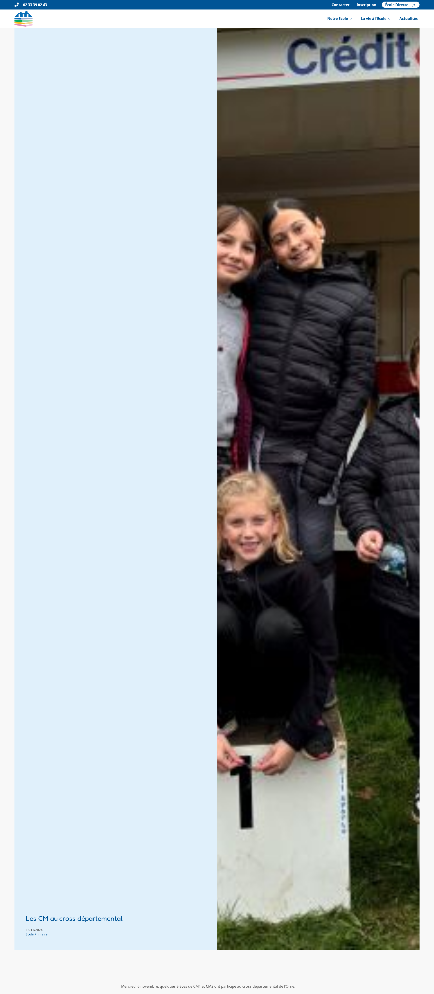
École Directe (396, 4)
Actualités (408, 18)
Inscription (366, 4)
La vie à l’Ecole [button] (373, 18)
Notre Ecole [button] (337, 18)
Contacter (340, 4)
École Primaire (36, 934)
